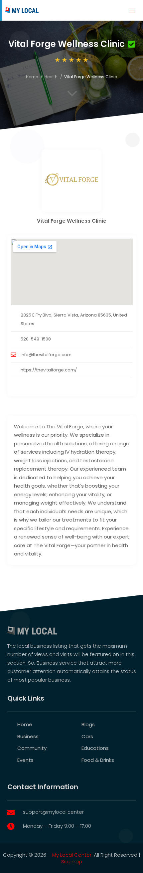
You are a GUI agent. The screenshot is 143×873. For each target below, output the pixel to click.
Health (51, 77)
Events (25, 760)
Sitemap (71, 861)
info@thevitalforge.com (46, 354)
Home (32, 77)
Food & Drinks (97, 760)
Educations (95, 748)
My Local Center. (72, 854)
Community (32, 748)
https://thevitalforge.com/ (49, 370)
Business (28, 736)
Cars (87, 736)
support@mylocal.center (53, 811)
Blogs (88, 724)
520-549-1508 (36, 339)
